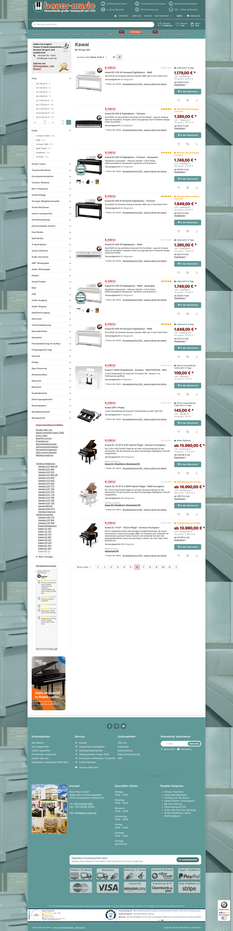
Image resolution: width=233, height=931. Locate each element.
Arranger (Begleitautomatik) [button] (45, 201)
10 (163, 567)
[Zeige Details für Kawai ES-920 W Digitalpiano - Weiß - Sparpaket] (88, 293)
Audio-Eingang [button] (39, 306)
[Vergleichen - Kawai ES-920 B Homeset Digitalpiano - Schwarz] (187, 231)
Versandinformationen (46, 449)
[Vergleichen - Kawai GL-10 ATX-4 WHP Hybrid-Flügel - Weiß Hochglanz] (187, 514)
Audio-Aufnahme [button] (40, 257)
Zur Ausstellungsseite (187, 860)
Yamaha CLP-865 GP (48, 475)
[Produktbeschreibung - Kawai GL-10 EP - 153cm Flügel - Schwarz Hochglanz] (196, 555)
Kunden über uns (44, 430)
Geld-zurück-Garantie (46, 452)
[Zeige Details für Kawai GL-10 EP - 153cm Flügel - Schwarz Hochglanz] (88, 535)
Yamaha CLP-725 (46, 503)
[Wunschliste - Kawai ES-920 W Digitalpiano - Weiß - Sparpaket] (178, 314)
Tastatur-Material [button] (40, 182)
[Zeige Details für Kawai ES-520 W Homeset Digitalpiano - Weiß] (88, 80)
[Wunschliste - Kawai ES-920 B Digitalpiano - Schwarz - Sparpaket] (178, 187)
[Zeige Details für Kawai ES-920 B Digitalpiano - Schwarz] (88, 121)
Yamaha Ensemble (44, 514)
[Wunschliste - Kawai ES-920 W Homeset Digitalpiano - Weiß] (178, 357)
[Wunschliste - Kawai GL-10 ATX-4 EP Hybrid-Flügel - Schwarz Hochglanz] (178, 473)
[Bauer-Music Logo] (64, 7)
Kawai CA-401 (45, 528)
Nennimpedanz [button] (39, 405)
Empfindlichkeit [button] (39, 393)
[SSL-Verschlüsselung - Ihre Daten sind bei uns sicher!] (184, 9)
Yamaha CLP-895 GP (48, 466)
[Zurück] (98, 567)
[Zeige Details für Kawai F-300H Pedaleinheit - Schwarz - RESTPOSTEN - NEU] (88, 377)
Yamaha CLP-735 (46, 494)
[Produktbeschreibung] (79, 182)
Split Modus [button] (37, 238)
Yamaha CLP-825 (46, 483)
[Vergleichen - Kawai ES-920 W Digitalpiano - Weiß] (187, 272)
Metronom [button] (37, 319)
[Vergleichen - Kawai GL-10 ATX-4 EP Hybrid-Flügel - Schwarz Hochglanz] (187, 473)
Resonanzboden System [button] (43, 226)
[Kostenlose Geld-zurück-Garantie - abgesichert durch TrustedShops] (184, 3)
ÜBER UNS (136, 16)
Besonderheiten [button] (39, 331)
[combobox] (92, 24)
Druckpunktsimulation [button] (42, 176)
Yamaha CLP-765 (46, 489)
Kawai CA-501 (44, 531)
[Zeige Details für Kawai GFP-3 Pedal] (88, 415)
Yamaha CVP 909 (46, 523)
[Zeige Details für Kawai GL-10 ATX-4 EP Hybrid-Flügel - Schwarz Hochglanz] (88, 452)
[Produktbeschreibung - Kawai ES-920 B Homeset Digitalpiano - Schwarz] (196, 231)
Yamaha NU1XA (45, 506)
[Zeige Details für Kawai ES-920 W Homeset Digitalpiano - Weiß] (88, 336)
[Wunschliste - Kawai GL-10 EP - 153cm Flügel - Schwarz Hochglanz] (178, 555)
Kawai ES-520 (44, 545)
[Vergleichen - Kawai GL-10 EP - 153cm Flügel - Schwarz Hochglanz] (187, 555)
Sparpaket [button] (37, 337)
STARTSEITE (123, 16)
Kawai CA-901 (44, 537)
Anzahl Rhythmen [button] (40, 207)
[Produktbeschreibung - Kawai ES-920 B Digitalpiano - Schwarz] (196, 144)
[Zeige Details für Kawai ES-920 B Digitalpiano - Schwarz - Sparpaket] (88, 165)
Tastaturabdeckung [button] (41, 325)
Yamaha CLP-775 (46, 486)
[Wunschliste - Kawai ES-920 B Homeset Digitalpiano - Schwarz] (178, 231)
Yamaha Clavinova (46, 511)
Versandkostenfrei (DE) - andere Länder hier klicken (145, 84)
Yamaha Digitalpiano (45, 463)
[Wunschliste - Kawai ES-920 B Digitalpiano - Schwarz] (178, 144)
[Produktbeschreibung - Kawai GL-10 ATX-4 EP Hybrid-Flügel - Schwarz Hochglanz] (196, 473)
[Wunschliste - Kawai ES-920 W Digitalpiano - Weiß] (178, 272)
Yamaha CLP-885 (46, 469)
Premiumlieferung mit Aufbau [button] (46, 343)
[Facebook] (110, 726)
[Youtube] (123, 726)
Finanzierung (42, 441)
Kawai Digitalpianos (47, 526)
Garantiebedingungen (46, 444)
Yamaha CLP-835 (46, 480)
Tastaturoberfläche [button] (41, 170)
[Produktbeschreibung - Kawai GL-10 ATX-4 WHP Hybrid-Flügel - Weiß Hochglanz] (196, 514)
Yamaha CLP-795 (46, 497)
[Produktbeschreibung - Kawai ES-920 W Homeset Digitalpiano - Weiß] (196, 357)
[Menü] (228, 901)
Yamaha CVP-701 (46, 517)
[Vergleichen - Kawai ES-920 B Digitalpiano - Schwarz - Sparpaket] (187, 187)
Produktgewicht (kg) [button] (42, 350)
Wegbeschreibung (44, 455)
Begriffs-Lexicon (44, 438)
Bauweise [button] (36, 387)
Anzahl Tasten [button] (39, 164)
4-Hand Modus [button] (39, 244)
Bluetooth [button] (36, 381)
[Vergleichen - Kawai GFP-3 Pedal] (187, 432)
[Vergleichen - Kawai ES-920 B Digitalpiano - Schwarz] (187, 144)
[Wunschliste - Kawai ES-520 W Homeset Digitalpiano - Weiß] (178, 100)
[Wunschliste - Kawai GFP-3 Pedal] (178, 432)
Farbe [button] (34, 130)
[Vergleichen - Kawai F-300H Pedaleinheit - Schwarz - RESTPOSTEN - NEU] (187, 394)
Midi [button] (34, 288)
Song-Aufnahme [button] (40, 250)
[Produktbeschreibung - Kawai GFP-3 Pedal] (196, 432)
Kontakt (148, 16)
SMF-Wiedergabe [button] (40, 263)
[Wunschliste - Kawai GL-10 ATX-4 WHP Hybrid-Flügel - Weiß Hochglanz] (178, 514)
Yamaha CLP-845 (46, 477)
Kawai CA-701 (44, 534)
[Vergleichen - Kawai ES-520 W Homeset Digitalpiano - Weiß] (187, 100)
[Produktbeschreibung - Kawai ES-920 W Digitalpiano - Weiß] (196, 272)
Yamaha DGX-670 (46, 509)
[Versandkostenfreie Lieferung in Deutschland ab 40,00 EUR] (116, 3)
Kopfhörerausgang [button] (41, 312)
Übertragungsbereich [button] (42, 399)
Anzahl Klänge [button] (39, 195)
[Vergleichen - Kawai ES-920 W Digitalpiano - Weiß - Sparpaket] (187, 314)
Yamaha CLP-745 (46, 492)
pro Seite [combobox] (84, 567)
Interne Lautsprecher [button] (42, 213)
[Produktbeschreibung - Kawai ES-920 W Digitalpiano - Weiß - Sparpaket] (196, 314)
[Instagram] (116, 726)
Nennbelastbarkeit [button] (41, 411)
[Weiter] (176, 567)
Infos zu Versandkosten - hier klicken (69, 927)
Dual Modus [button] (37, 232)
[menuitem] (41, 34)
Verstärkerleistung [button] (41, 219)
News (179, 16)
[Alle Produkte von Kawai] (110, 68)
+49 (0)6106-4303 (83, 804)
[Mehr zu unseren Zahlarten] (135, 881)
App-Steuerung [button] (39, 368)
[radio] (114, 57)
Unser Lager (42, 435)
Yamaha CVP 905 (46, 520)
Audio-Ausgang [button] (39, 300)
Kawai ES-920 (44, 548)
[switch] (224, 918)
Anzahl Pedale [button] (39, 281)
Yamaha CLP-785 (46, 500)
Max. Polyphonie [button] (40, 188)
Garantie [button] (36, 356)
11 (170, 567)
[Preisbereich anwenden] (68, 122)
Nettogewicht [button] (38, 418)
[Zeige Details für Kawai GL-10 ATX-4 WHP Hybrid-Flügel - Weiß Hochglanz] (88, 494)
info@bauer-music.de (46, 58)
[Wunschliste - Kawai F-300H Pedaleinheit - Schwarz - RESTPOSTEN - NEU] (178, 394)
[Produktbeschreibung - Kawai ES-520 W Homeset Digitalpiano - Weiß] (196, 100)
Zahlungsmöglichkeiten (47, 447)
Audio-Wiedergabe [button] (41, 269)
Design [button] (35, 362)
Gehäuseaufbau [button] (39, 374)
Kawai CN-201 (44, 540)
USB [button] (34, 294)
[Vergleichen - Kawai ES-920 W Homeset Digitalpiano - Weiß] (187, 357)
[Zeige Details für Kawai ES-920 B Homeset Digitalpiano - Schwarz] (88, 208)
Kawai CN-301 (45, 543)
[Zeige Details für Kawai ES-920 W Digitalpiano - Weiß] (88, 252)
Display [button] (35, 275)
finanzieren (180, 84)
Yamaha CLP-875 (46, 472)
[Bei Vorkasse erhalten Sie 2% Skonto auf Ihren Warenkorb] (150, 3)
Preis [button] (34, 78)
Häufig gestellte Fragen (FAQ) (50, 432)
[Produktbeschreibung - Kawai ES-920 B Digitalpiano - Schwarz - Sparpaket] (196, 187)
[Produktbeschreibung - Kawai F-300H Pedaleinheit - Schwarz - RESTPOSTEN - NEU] (196, 394)
